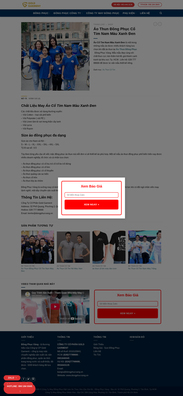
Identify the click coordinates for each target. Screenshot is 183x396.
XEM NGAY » (91, 204)
